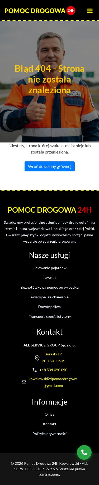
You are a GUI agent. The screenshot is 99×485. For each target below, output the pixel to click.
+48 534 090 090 (53, 369)
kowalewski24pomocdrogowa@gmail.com (53, 382)
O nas (49, 414)
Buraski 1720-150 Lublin (53, 357)
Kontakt (49, 424)
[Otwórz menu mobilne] (92, 8)
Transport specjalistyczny (50, 316)
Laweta (50, 277)
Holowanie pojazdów (50, 268)
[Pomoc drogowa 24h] (40, 10)
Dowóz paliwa (49, 306)
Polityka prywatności (49, 433)
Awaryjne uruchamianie (49, 297)
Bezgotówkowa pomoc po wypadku (50, 287)
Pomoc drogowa (50, 209)
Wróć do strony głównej (49, 166)
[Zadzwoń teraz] (84, 452)
